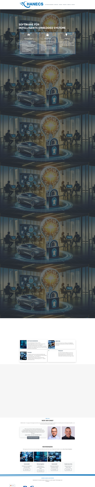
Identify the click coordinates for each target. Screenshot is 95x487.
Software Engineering (49, 4)
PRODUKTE (60, 351)
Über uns (69, 4)
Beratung (56, 4)
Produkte (65, 4)
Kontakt (73, 4)
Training (60, 4)
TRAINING (29, 352)
